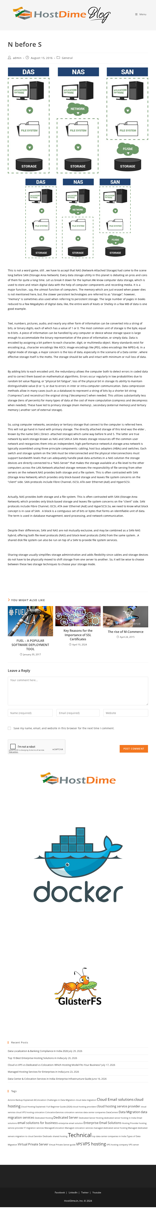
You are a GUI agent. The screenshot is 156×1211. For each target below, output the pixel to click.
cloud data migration (86, 1100)
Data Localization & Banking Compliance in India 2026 (38, 1051)
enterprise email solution (70, 1123)
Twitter (85, 1192)
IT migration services (34, 1128)
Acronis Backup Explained (20, 1100)
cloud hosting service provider (118, 1106)
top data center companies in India (109, 1136)
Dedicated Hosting (44, 1118)
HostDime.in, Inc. (73, 1200)
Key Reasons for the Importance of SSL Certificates (78, 634)
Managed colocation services (79, 1128)
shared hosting (60, 1136)
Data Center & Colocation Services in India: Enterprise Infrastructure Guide (49, 1078)
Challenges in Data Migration (61, 1100)
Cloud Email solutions (115, 1099)
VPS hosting (94, 1144)
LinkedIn (73, 1192)
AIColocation (40, 1100)
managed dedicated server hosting (110, 1128)
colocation (39, 1112)
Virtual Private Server (33, 1144)
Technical (80, 1135)
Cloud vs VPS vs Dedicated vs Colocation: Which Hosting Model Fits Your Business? (54, 1065)
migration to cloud (24, 1136)
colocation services (73, 1112)
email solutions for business (38, 1123)
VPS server (134, 1144)
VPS (79, 1144)
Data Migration (129, 1112)
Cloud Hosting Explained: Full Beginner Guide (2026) (46, 1106)
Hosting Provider (130, 1123)
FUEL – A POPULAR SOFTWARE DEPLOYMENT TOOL (30, 645)
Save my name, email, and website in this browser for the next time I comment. (64, 728)
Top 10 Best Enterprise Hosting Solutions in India (35, 1058)
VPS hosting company (117, 1144)
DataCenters (112, 1112)
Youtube (96, 1192)
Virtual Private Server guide (62, 1144)
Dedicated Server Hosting (91, 1118)
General (67, 58)
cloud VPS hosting (25, 1112)
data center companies (94, 1112)
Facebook (60, 1192)
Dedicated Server (65, 1117)
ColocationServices (54, 1112)
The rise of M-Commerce (125, 632)
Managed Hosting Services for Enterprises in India (36, 1071)
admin (17, 58)
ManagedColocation (54, 1128)
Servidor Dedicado (43, 1136)
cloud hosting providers (84, 1106)
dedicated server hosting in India (120, 1118)
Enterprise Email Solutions (102, 1123)
